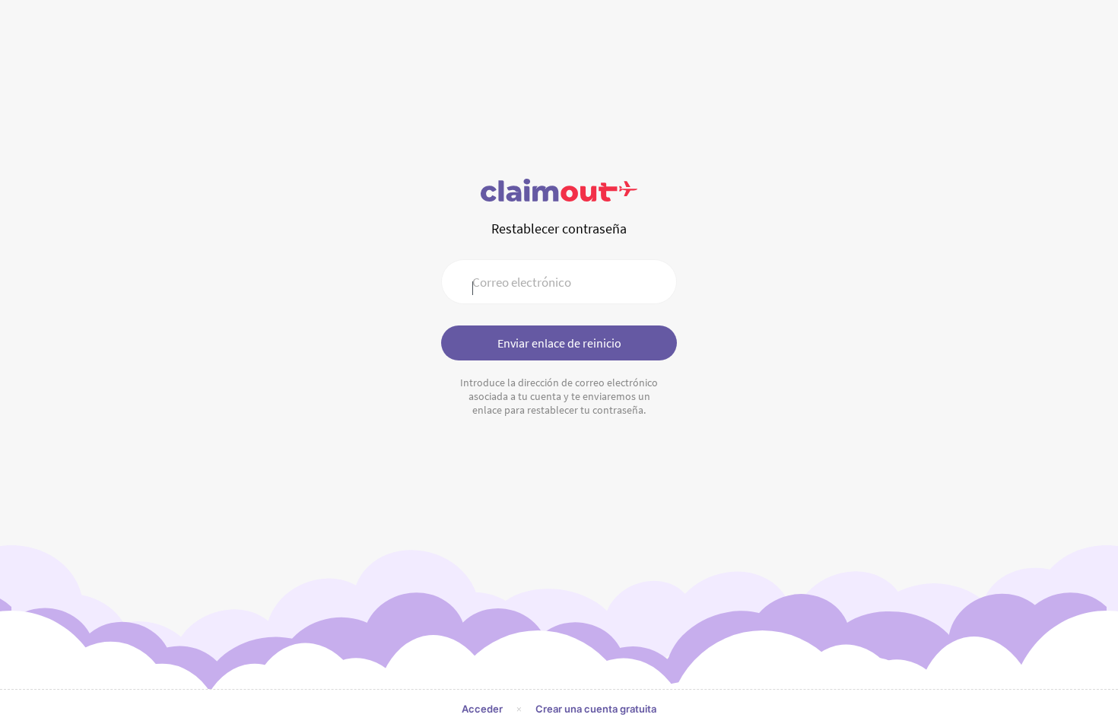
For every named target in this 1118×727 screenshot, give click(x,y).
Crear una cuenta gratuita (595, 709)
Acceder (482, 709)
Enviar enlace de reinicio (559, 343)
